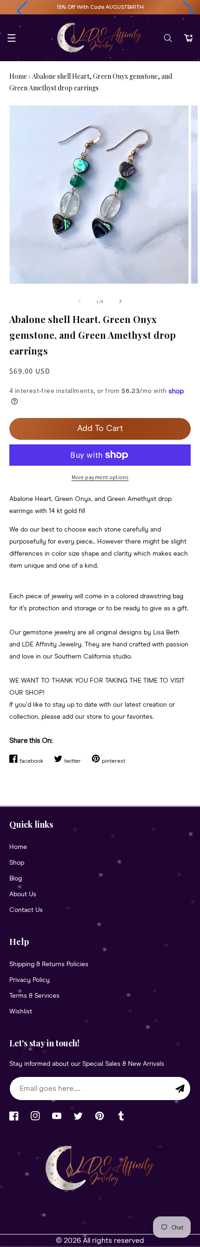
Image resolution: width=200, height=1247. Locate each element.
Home (18, 76)
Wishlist (20, 1011)
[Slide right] (120, 301)
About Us (22, 894)
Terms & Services (34, 996)
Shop (16, 863)
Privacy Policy (29, 980)
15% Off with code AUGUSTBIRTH (100, 7)
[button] (22, 11)
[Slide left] (79, 301)
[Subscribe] (180, 1088)
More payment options (100, 477)
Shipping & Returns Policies (48, 964)
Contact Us (26, 910)
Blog (15, 878)
